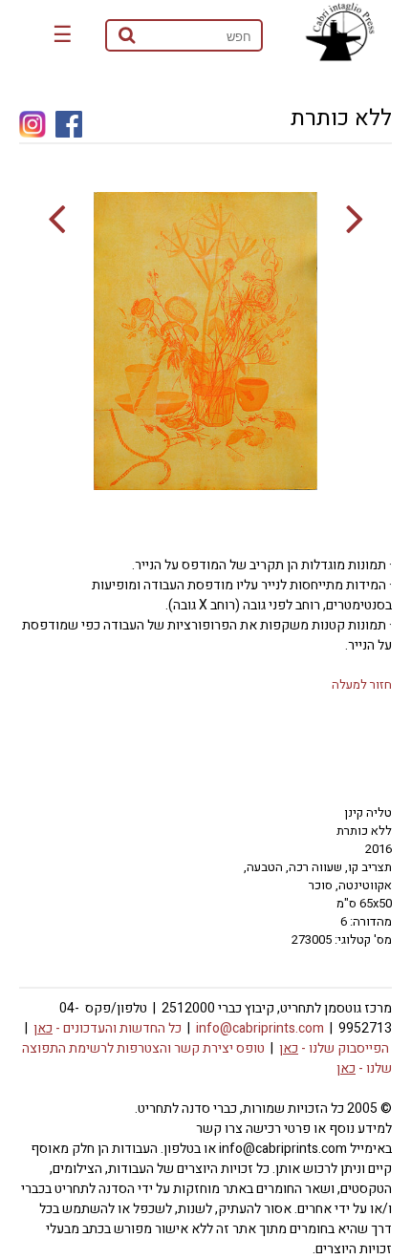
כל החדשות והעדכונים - (107, 1028)
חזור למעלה (362, 684)
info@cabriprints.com (260, 1028)
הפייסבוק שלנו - (334, 1048)
